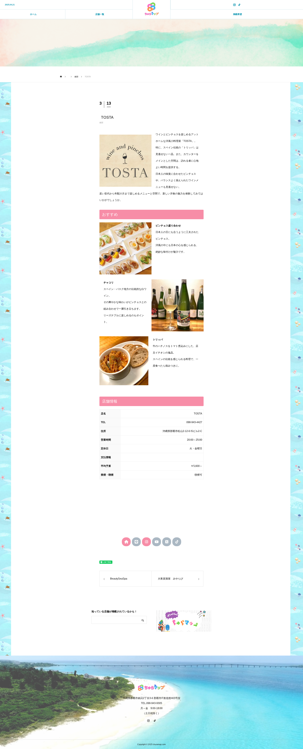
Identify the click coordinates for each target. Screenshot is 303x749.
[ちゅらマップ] (151, 9)
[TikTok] (239, 4)
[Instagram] (234, 4)
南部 (101, 123)
